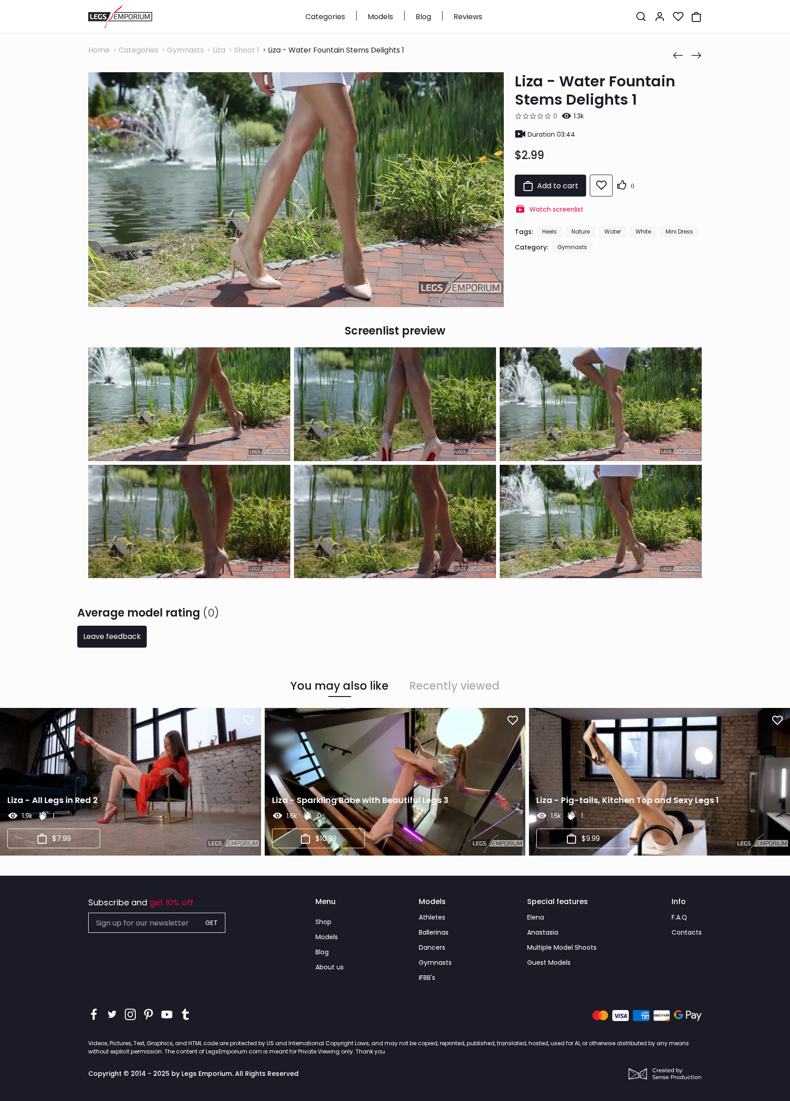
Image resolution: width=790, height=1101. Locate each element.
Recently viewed (454, 686)
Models (380, 16)
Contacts (687, 932)
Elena (535, 917)
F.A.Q (679, 917)
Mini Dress (679, 231)
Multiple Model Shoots (562, 947)
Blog (423, 16)
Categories (325, 16)
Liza (219, 50)
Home (99, 50)
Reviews (468, 16)
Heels (549, 231)
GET (211, 922)
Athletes (432, 917)
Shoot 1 (246, 50)
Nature (580, 231)
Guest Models (549, 962)
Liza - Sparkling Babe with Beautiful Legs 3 (360, 800)
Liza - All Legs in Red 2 (52, 800)
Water (612, 231)
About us (329, 967)
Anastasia (542, 932)
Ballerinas (433, 932)
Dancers (432, 947)
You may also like (339, 686)
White (643, 231)
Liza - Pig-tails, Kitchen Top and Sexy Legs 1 (627, 800)
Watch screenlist (556, 209)
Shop (323, 921)
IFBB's (427, 977)
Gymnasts (185, 50)
